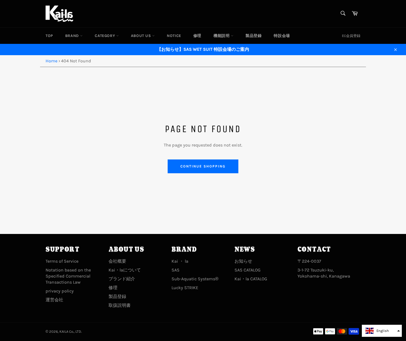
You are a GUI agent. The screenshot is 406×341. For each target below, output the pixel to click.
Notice (174, 35)
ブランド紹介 (122, 278)
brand (72, 35)
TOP (49, 35)
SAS (176, 270)
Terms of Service (62, 261)
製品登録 (254, 35)
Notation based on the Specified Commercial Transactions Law (68, 276)
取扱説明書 (120, 305)
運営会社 (54, 299)
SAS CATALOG (247, 270)
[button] (382, 331)
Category (105, 35)
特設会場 (282, 35)
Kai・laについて (125, 270)
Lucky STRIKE (185, 287)
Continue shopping (202, 166)
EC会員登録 (351, 36)
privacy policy (60, 291)
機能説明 (222, 35)
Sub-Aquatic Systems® (195, 278)
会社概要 (117, 261)
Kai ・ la (180, 261)
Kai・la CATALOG (250, 278)
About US (141, 35)
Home (51, 60)
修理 (197, 35)
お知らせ (243, 261)
